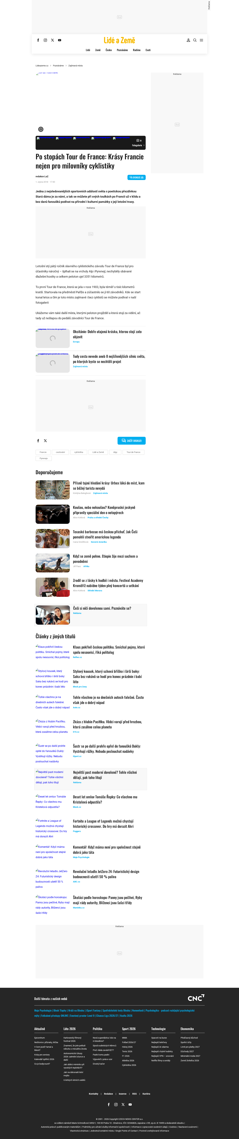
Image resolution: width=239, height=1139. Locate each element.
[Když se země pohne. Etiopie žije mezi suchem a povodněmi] (53, 563)
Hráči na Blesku (76, 1010)
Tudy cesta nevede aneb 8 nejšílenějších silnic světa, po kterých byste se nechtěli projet (109, 359)
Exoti (148, 50)
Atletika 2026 (128, 1060)
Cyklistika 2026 (129, 1065)
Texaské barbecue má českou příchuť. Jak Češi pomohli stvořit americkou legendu (105, 534)
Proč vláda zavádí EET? (103, 1050)
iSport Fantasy (93, 1010)
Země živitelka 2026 (190, 1060)
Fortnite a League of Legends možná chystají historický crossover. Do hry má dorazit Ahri (103, 823)
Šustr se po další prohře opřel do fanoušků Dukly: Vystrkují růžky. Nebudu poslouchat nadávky (107, 748)
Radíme (136, 50)
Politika (97, 1028)
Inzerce (122, 1093)
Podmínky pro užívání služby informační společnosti (106, 1127)
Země (97, 50)
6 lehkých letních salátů (74, 1080)
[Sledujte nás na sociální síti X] (52, 40)
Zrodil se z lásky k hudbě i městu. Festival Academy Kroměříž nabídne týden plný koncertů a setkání (108, 583)
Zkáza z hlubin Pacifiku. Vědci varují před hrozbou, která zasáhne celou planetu (107, 724)
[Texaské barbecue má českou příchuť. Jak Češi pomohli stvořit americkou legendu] (53, 538)
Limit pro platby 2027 (190, 1047)
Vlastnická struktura (79, 1131)
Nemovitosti (138, 1010)
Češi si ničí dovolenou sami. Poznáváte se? (102, 608)
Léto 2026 (70, 1028)
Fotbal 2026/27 (129, 1042)
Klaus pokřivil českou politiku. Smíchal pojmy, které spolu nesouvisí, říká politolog (109, 649)
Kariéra (146, 1093)
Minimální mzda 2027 (190, 1056)
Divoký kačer (99, 1064)
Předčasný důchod (189, 1038)
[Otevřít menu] (201, 40)
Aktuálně (39, 1028)
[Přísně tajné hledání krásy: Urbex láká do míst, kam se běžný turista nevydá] (53, 489)
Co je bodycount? (42, 1064)
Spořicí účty (186, 1042)
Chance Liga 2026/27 (107, 1016)
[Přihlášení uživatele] (188, 40)
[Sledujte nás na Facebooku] (38, 40)
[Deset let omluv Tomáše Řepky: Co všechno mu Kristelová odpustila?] (53, 803)
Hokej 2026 (127, 1047)
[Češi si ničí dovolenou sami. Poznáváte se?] (53, 615)
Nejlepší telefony (159, 1042)
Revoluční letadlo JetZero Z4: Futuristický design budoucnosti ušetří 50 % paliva (106, 874)
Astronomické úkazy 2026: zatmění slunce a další (74, 1056)
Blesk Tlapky (59, 1010)
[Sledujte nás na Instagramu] (45, 40)
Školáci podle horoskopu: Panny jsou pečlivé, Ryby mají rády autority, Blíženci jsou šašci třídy (107, 900)
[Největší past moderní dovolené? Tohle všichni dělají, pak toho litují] (53, 779)
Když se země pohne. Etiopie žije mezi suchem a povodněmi (105, 558)
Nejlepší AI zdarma (160, 1047)
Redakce (108, 1093)
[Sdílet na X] (45, 440)
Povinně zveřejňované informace (154, 1131)
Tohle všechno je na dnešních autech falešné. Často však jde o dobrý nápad (108, 700)
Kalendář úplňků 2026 (44, 1059)
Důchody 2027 (187, 1051)
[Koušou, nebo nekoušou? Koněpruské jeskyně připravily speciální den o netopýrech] (53, 514)
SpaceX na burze (159, 1038)
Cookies (173, 1127)
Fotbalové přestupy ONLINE (54, 1016)
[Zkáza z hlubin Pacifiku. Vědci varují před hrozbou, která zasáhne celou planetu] (53, 728)
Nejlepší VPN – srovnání (162, 1056)
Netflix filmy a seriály (160, 1060)
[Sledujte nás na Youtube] (59, 40)
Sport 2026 (129, 1028)
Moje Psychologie (43, 1010)
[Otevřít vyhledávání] (195, 40)
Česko (109, 50)
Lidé (88, 50)
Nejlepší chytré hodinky (162, 1051)
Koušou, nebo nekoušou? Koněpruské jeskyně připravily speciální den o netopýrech (104, 510)
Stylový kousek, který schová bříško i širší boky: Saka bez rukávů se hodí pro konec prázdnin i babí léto (107, 676)
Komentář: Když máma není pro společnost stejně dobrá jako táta (107, 849)
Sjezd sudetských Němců (104, 1045)
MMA (124, 1038)
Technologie (158, 1028)
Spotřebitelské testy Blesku (116, 1010)
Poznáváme (122, 50)
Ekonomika (187, 1028)
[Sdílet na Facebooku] (38, 440)
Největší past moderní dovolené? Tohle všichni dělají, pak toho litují (105, 775)
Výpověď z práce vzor (102, 1059)
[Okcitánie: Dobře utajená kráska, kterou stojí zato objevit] (53, 338)
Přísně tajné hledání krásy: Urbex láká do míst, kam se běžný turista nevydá (109, 485)
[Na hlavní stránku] (119, 40)
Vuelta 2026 (126, 1016)
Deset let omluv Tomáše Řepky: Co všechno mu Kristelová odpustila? (105, 799)
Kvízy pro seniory (42, 1054)
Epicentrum (39, 1038)
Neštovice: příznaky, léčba (46, 1042)
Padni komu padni (101, 1054)
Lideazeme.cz (42, 65)
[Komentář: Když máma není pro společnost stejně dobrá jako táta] (53, 854)
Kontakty (93, 1093)
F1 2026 (125, 1056)
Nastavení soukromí (188, 1127)
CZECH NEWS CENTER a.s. (130, 1119)
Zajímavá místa (75, 65)
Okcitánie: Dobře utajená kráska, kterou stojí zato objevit (107, 334)
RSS (134, 1093)
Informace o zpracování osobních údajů (149, 1127)
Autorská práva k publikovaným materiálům (60, 1127)
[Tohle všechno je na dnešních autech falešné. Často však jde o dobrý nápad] (53, 704)
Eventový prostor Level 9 (82, 1016)
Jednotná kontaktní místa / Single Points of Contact (114, 1131)
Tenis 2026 (127, 1051)
